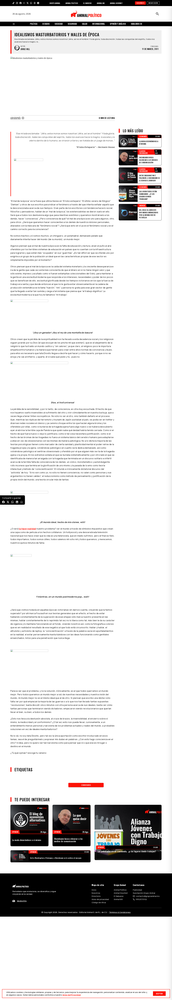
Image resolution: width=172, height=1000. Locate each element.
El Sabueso (119, 896)
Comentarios (86, 785)
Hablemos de (136, 23)
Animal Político (120, 890)
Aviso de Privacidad (72, 995)
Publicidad (137, 890)
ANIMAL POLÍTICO (71, 3)
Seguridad (72, 23)
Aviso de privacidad (100, 899)
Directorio (96, 896)
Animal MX (118, 899)
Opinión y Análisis (118, 23)
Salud (84, 23)
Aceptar (159, 993)
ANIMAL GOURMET (116, 3)
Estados (46, 23)
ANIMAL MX (101, 3)
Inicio (94, 890)
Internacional (98, 23)
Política (33, 23)
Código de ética (99, 902)
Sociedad (59, 23)
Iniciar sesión (153, 3)
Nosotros (96, 893)
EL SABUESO (87, 3)
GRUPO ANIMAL (54, 3)
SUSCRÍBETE (140, 3)
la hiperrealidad (27, 528)
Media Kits (22, 901)
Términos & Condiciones (120, 912)
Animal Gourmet (121, 893)
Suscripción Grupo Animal (144, 893)
